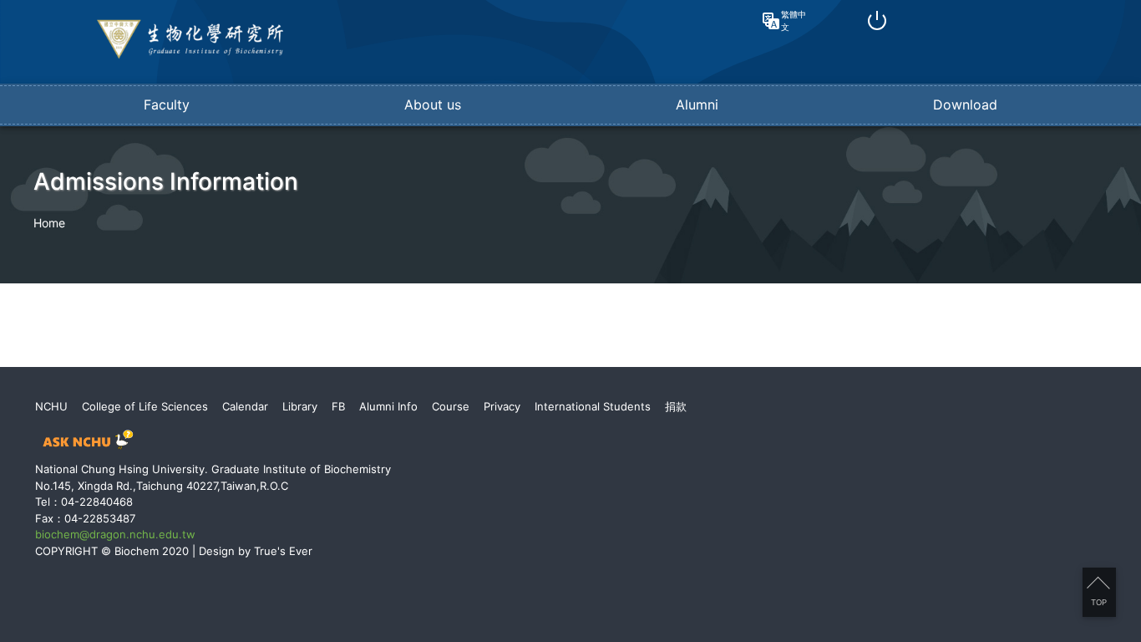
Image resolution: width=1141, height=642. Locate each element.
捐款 (676, 406)
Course (450, 406)
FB (338, 406)
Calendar (245, 406)
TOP (1099, 602)
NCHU (51, 406)
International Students (593, 406)
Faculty (167, 104)
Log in (877, 21)
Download (965, 104)
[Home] (190, 55)
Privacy (502, 406)
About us (432, 104)
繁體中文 (793, 20)
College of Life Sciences (145, 406)
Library (299, 406)
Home (49, 223)
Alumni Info (388, 406)
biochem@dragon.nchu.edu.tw (115, 534)
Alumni (697, 104)
